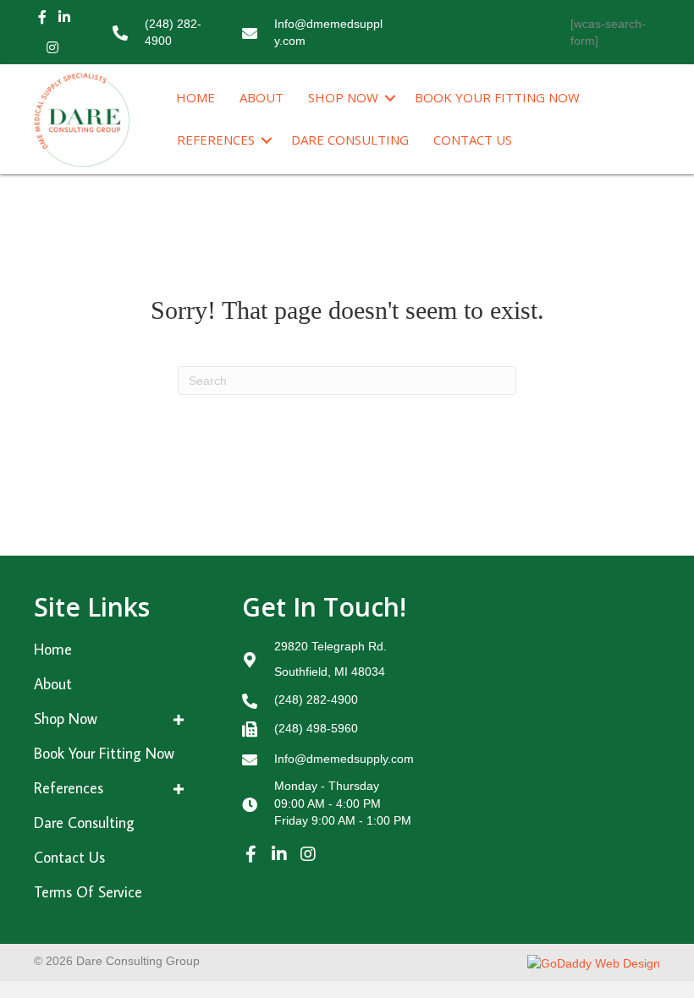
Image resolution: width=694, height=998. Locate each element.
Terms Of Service (88, 892)
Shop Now (343, 97)
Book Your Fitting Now (497, 97)
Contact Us (472, 139)
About (262, 97)
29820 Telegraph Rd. (330, 646)
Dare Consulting (350, 139)
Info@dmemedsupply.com (344, 758)
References (216, 139)
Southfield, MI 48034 (329, 671)
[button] (250, 854)
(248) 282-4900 (316, 699)
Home (195, 97)
